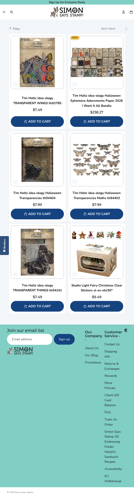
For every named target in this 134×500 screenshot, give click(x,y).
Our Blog (91, 355)
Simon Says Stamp (24, 492)
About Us (92, 348)
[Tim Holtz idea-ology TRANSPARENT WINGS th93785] (37, 81)
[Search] (11, 12)
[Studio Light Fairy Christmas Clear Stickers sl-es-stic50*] (96, 268)
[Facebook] (126, 330)
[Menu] (4, 12)
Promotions (93, 362)
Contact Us (112, 344)
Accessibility (113, 469)
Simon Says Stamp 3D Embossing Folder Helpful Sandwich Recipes (113, 447)
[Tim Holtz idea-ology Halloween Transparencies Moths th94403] (96, 176)
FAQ (108, 412)
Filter (16, 29)
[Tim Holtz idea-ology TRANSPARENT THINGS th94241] (37, 268)
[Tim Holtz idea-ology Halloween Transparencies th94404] (37, 176)
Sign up (64, 339)
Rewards (111, 376)
